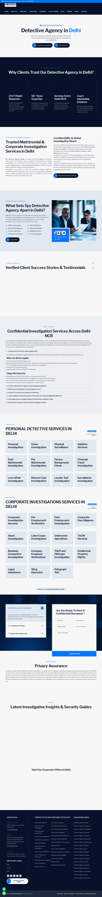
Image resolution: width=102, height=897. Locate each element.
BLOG (62, 11)
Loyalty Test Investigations (42, 836)
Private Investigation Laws (64, 732)
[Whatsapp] (4, 893)
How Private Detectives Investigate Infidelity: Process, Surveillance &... (36, 738)
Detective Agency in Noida (81, 822)
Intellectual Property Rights (84, 554)
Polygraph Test (60, 571)
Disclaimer (60, 893)
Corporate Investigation (57, 822)
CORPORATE (33, 11)
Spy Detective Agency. (16, 893)
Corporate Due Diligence (85, 519)
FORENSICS (42, 11)
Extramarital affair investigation (34, 732)
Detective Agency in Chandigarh (82, 829)
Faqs (8, 871)
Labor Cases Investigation (38, 537)
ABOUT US (14, 11)
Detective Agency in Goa (80, 848)
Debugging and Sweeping (58, 865)
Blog (8, 864)
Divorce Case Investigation (38, 479)
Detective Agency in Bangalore (82, 826)
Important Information (90, 893)
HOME (7, 11)
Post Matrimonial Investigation (15, 462)
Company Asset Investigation (59, 839)
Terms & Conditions (69, 893)
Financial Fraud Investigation (85, 462)
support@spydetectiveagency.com (12, 1)
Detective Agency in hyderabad (82, 839)
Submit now (73, 654)
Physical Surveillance (61, 446)
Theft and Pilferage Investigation (62, 554)
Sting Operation (37, 571)
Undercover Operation (57, 858)
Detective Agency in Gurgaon (82, 835)
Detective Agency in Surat (81, 874)
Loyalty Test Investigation (62, 479)
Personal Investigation (15, 446)
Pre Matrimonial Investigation (38, 462)
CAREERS (69, 11)
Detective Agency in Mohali (81, 868)
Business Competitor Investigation (15, 554)
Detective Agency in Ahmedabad (83, 842)
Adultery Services (83, 446)
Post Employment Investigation (62, 520)
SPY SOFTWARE (53, 11)
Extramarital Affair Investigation (40, 847)
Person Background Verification (40, 856)
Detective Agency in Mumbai (82, 832)
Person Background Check (61, 462)
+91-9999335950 (28, 1)
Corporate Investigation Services (15, 520)
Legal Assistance (14, 571)
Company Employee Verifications (38, 554)
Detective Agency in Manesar (82, 878)
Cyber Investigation (38, 446)
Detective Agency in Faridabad (82, 871)
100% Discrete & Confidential (19, 608)
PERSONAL (23, 11)
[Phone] (4, 889)
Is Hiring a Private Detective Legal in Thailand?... (64, 738)
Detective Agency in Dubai (81, 845)
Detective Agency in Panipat (81, 855)
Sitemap (9, 868)
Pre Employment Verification (38, 520)
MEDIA (77, 11)
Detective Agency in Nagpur (81, 852)
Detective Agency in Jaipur (81, 861)
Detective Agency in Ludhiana (82, 865)
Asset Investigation (15, 537)
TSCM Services (82, 537)
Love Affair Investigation (15, 479)
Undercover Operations (61, 537)
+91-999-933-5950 (12, 829)
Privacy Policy (79, 893)
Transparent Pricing (16, 626)
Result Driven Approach (17, 633)
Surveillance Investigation (85, 479)
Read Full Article (30, 752)
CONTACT (84, 11)
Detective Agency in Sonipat (81, 858)
